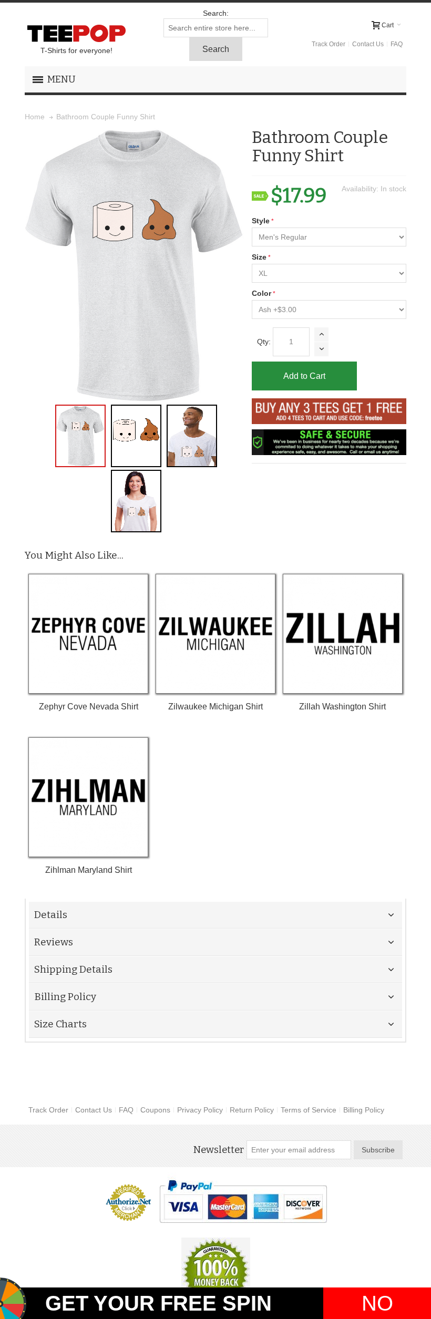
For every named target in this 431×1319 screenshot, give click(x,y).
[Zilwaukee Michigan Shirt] (215, 633)
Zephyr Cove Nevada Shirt (88, 706)
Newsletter (218, 1150)
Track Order (328, 44)
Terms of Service (308, 1110)
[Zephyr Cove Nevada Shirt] (88, 633)
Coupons (155, 1110)
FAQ (397, 44)
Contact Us (368, 44)
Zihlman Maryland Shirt (88, 869)
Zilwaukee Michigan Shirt (215, 706)
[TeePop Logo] (76, 33)
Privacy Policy (200, 1110)
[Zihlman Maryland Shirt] (88, 797)
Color (261, 293)
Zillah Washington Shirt (342, 706)
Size (259, 257)
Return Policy (252, 1110)
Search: (216, 13)
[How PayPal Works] (243, 1201)
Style (261, 221)
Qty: (264, 341)
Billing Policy (363, 1110)
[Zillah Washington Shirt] (342, 633)
